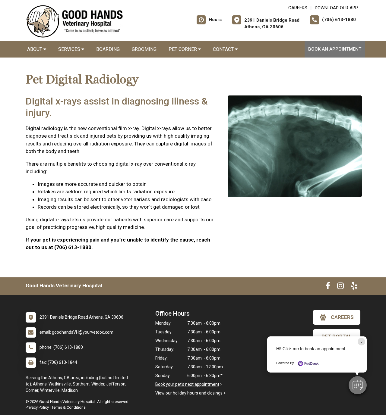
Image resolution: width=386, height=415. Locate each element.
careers (342, 317)
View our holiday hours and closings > (190, 393)
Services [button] (69, 49)
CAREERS (297, 8)
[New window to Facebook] (328, 287)
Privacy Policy (37, 407)
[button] (358, 385)
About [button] (35, 49)
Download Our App (336, 8)
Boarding (108, 49)
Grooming (144, 49)
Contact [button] (224, 49)
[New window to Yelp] (354, 287)
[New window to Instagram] (340, 287)
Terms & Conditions (69, 407)
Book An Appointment (334, 49)
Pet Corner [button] (183, 49)
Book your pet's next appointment (187, 384)
